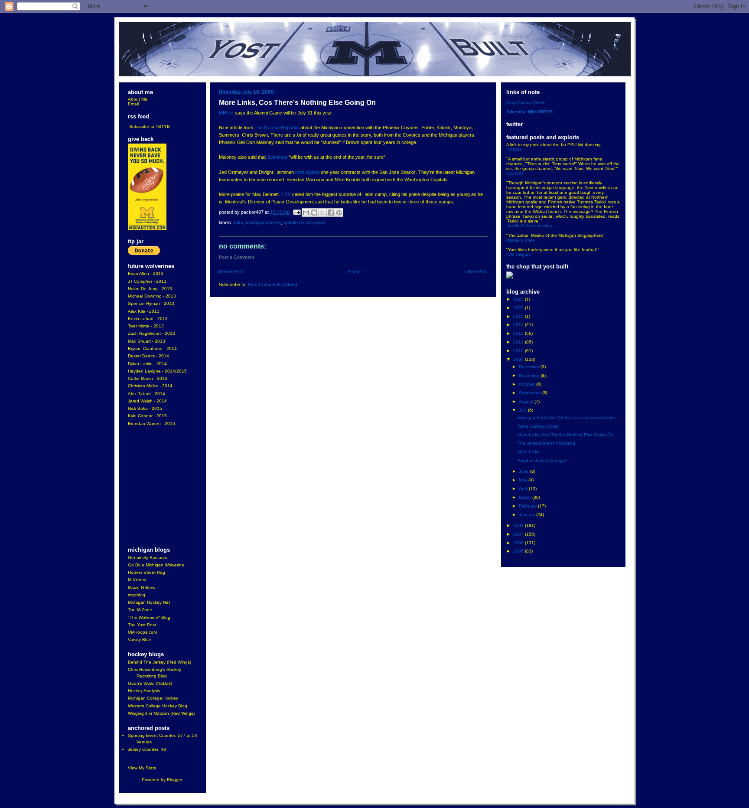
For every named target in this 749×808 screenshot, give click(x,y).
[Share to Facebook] (330, 212)
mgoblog (136, 594)
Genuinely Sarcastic (148, 557)
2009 (519, 359)
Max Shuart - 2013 (146, 341)
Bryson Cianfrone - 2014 (152, 348)
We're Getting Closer (538, 426)
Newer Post (231, 271)
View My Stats (142, 767)
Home (354, 271)
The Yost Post (142, 624)
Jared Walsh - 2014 (147, 401)
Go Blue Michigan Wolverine (156, 565)
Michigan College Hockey (153, 698)
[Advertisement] (154, 487)
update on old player (304, 222)
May (523, 480)
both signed (307, 172)
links (238, 222)
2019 (519, 316)
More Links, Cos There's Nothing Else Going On (565, 434)
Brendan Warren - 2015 (151, 423)
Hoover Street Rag (146, 572)
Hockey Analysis (144, 690)
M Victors (137, 579)
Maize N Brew (141, 587)
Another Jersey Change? (543, 460)
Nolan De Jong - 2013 (150, 288)
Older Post (476, 271)
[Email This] (306, 212)
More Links (528, 451)
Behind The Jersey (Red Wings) (159, 662)
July (523, 410)
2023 (519, 299)
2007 (519, 534)
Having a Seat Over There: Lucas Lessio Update (566, 417)
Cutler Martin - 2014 (147, 378)
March (525, 497)
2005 (519, 551)
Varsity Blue (139, 639)
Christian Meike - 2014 (150, 385)
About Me (137, 99)
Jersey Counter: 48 (147, 749)
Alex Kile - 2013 (144, 311)
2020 (519, 307)
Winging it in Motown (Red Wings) (161, 713)
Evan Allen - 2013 (145, 273)
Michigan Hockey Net (149, 602)
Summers (277, 157)
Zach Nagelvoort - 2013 (151, 333)
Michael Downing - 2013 (152, 296)
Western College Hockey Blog (157, 705)
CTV (286, 194)
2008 (519, 525)
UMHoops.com (142, 632)
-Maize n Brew (520, 240)
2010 (519, 350)
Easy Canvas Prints (525, 102)
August (526, 401)
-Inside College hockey (529, 225)
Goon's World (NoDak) (150, 683)
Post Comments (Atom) (272, 284)
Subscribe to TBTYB (149, 126)
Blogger (174, 779)
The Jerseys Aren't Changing (546, 443)
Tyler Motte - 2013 (146, 326)
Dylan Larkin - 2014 (147, 363)
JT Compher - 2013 (147, 281)
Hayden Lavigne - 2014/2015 (157, 371)
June (524, 471)
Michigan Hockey (263, 222)
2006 (519, 542)
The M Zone (140, 609)
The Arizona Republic (276, 127)
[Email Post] (296, 212)
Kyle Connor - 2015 (147, 415)
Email (133, 103)
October (527, 384)
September (530, 392)
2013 (519, 324)
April (524, 488)
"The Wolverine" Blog (149, 617)
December (530, 366)
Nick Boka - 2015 (145, 408)
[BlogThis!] (314, 212)
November (530, 375)
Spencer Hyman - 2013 (151, 303)
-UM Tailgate (518, 254)
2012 (519, 333)
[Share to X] (322, 212)
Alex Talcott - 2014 (146, 393)
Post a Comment (236, 257)
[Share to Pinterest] (339, 212)
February (528, 506)
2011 (519, 342)
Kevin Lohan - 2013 (148, 318)
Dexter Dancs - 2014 (148, 355)
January (527, 514)
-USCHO (514, 173)
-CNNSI (513, 149)
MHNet (226, 112)
